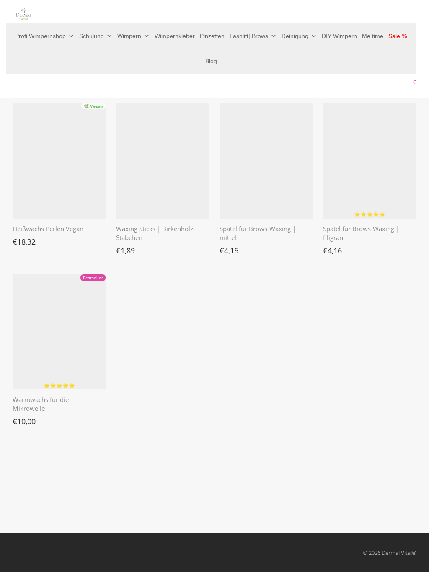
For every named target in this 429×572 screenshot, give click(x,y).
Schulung (91, 36)
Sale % (397, 36)
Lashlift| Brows (249, 36)
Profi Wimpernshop (40, 36)
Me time (372, 36)
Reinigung (295, 36)
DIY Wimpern (339, 36)
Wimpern (129, 36)
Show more (22, 239)
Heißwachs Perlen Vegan (48, 228)
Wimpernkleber (175, 36)
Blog (211, 61)
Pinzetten (212, 36)
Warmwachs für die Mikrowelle (41, 403)
